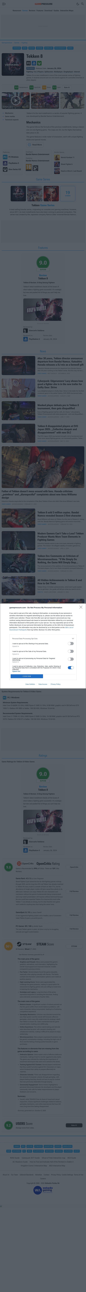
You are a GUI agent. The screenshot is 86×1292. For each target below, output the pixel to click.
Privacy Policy (55, 684)
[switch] (71, 643)
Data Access (43, 684)
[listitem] (43, 638)
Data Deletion (30, 684)
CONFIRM (27, 676)
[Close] (82, 608)
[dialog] (43, 646)
